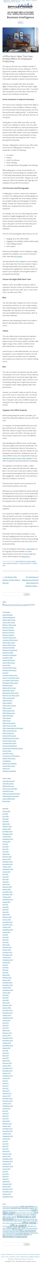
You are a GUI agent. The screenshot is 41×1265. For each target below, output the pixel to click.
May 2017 (6, 1086)
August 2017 (6, 1078)
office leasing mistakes (16, 1220)
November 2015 (8, 1131)
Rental (31, 1231)
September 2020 (8, 990)
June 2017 (6, 1083)
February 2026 (7, 826)
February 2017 (7, 1093)
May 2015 (6, 1146)
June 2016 (6, 1113)
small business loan (11, 1233)
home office (29, 1212)
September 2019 (8, 1018)
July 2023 (5, 904)
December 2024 (7, 862)
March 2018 (6, 1061)
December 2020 (7, 982)
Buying (37, 1254)
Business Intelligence (20, 17)
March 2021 (6, 975)
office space (18, 1225)
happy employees (21, 1212)
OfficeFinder (30, 549)
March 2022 (6, 945)
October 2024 (7, 867)
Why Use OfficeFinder (7, 1254)
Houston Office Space (9, 668)
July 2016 (5, 1111)
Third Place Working (22, 1234)
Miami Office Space (9, 690)
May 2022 (6, 940)
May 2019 (6, 1025)
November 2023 (8, 894)
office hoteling (26, 1219)
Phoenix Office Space (9, 741)
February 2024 (7, 887)
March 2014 (6, 1181)
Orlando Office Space (9, 736)
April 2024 (6, 882)
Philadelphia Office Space (11, 738)
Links (7, 1256)
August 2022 (6, 932)
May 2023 (6, 909)
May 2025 (6, 849)
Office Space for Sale (9, 726)
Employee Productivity (10, 655)
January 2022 (7, 950)
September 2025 (8, 839)
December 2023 (7, 892)
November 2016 (8, 1101)
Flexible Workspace (9, 660)
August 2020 (6, 993)
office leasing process (28, 1220)
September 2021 (8, 960)
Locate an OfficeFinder (21, 1254)
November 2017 (8, 1071)
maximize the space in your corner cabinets (17, 458)
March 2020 (6, 1003)
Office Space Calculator (10, 789)
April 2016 (6, 1118)
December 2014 (7, 1159)
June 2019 (6, 1023)
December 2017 (7, 1068)
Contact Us (30, 1259)
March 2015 (6, 1151)
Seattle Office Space (9, 758)
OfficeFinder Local (8, 786)
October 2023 (7, 897)
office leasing (6, 1220)
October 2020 (7, 988)
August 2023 (6, 902)
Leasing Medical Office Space (22, 1214)
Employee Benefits (9, 648)
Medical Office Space (9, 688)
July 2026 (5, 814)
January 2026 (7, 829)
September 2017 (8, 1076)
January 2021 (7, 980)
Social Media (7, 761)
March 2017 (6, 1091)
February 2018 (7, 1063)
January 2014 (7, 1186)
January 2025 (7, 859)
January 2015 (7, 1156)
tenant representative (10, 763)
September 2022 (8, 930)
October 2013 (7, 1194)
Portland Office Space (9, 743)
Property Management (10, 746)
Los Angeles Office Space (11, 680)
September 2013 (8, 1197)
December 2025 (7, 831)
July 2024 (5, 874)
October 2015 (7, 1134)
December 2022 (7, 922)
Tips (31, 1234)
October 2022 (7, 927)
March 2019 (6, 1030)
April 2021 (6, 972)
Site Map (12, 1256)
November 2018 (8, 1040)
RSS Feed (32, 605)
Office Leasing (7, 708)
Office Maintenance (9, 713)
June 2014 (6, 1174)
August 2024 (6, 872)
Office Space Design (9, 723)
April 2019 (6, 1028)
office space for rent (16, 1227)
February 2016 (7, 1124)
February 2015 (7, 1154)
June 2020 (6, 995)
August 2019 (6, 1020)
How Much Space (8, 791)
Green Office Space (9, 663)
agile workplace (27, 1206)
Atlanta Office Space (9, 620)
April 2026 (6, 821)
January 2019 (7, 1035)
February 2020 (7, 1005)
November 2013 (8, 1191)
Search (18, 2)
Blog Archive (6, 801)
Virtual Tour (6, 768)
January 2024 (7, 889)
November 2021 (8, 955)
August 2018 (6, 1048)
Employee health (8, 653)
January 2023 (7, 920)
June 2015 (6, 1144)
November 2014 (8, 1161)
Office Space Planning (10, 731)
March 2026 (6, 824)
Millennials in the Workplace (19, 1217)
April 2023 (6, 912)
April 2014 (6, 1179)
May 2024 (6, 879)
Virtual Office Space (9, 766)
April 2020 (6, 1000)
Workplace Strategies (12, 563)
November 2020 (8, 985)
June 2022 (6, 937)
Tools (2, 1256)
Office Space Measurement (11, 794)
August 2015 (6, 1139)
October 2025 (7, 836)
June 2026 (6, 816)
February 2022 (7, 947)
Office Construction (9, 698)
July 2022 (5, 935)
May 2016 (6, 1116)
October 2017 (7, 1073)
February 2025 (7, 857)
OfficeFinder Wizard (20, 1259)
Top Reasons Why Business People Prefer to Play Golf (11, 580)
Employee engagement (10, 650)
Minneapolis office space (11, 693)
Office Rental (7, 718)
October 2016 (7, 1103)
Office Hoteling (7, 703)
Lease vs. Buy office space (11, 678)
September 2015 (8, 1136)
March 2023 (6, 914)
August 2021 (6, 962)
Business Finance (8, 627)
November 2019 (8, 1013)
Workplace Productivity (15, 1236)
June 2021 (6, 967)
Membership (24, 1256)
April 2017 (6, 1088)
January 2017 (7, 1096)
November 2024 (8, 864)
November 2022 (8, 925)
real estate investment (9, 1231)
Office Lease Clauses (9, 705)
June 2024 (6, 877)
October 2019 (7, 1015)
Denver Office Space (9, 645)
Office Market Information (11, 796)
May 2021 (6, 970)
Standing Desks (34, 1233)
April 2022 (6, 942)
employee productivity (24, 1210)
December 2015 (7, 1129)
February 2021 (7, 977)
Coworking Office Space (10, 640)
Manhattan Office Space (10, 683)
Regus (17, 1231)
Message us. (26, 556)
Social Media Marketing (23, 1233)
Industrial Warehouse (9, 670)
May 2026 (6, 819)
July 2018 (5, 1050)
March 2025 (6, 854)
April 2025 (6, 852)
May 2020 (6, 998)
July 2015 (5, 1141)
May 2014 (6, 1176)
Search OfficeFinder (9, 799)
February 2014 (7, 1184)
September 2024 (8, 869)
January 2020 (7, 1008)
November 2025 (8, 834)
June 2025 (6, 846)
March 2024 (6, 884)
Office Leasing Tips (9, 711)
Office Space (7, 721)
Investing (5, 673)
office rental (29, 1222)
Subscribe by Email (9, 781)
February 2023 (7, 917)
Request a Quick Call (9, 2)
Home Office (6, 665)
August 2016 (6, 1108)
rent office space (8, 753)
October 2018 (7, 1043)
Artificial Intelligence (9, 617)
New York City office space (11, 695)
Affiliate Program (34, 1256)
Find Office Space (8, 784)
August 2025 (6, 841)
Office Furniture (7, 700)
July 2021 (5, 965)
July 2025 (5, 844)
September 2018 (8, 1045)
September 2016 (8, 1106)
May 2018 (6, 1056)
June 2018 (6, 1053)
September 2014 (8, 1166)
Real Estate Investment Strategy (13, 748)
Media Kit (10, 1259)
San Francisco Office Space (11, 756)
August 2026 (6, 811)
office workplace (18, 1230)
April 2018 (6, 1058)
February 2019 (7, 1033)
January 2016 (7, 1126)
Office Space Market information (13, 728)
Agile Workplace (8, 615)
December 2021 (7, 952)
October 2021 (7, 957)
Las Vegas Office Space (10, 675)
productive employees (30, 1230)
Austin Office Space (9, 622)
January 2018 (7, 1066)
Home (17, 1256)
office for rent (18, 1219)
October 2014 (7, 1164)
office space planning (32, 1228)
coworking (25, 1208)
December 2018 (7, 1038)
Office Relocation (8, 716)
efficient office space (12, 1210)
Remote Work (7, 751)
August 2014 (6, 1169)
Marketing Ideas (8, 685)
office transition (7, 1230)
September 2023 (8, 899)
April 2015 (6, 1149)
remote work (23, 1231)
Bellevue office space (9, 625)
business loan (16, 1208)
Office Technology (8, 733)
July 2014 (5, 1171)
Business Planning (20, 561)
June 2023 (6, 907)
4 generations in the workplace (11, 1206)
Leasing (31, 1254)
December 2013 (7, 1189)
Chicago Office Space (9, 637)
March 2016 (6, 1121)
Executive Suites (8, 658)
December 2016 (7, 1098)
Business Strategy (8, 635)
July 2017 (5, 1081)
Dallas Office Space (9, 643)
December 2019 (7, 1010)
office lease (34, 1219)
